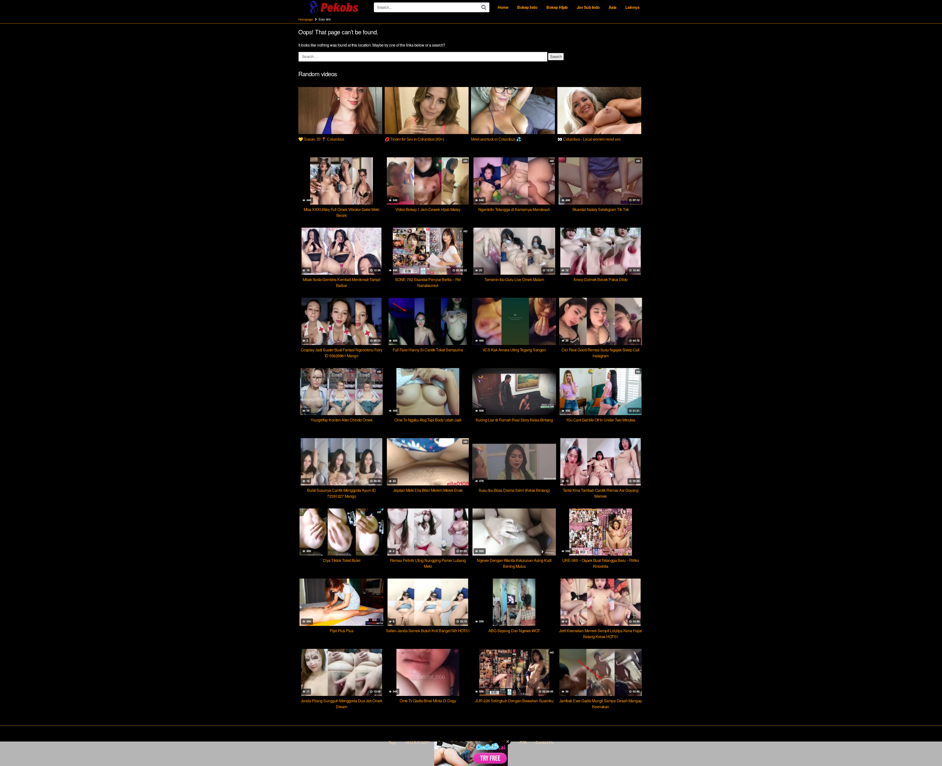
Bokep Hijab (557, 7)
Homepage (305, 19)
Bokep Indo (527, 7)
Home (503, 7)
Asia (612, 7)
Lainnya (632, 7)
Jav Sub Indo (588, 7)
